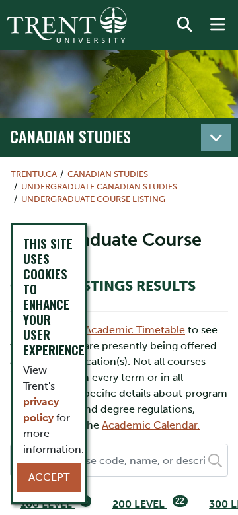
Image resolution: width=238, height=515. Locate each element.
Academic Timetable (135, 330)
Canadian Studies (70, 136)
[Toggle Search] (184, 25)
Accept (48, 477)
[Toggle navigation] (216, 137)
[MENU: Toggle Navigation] (217, 25)
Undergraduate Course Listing (93, 199)
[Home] (67, 25)
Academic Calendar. (151, 425)
